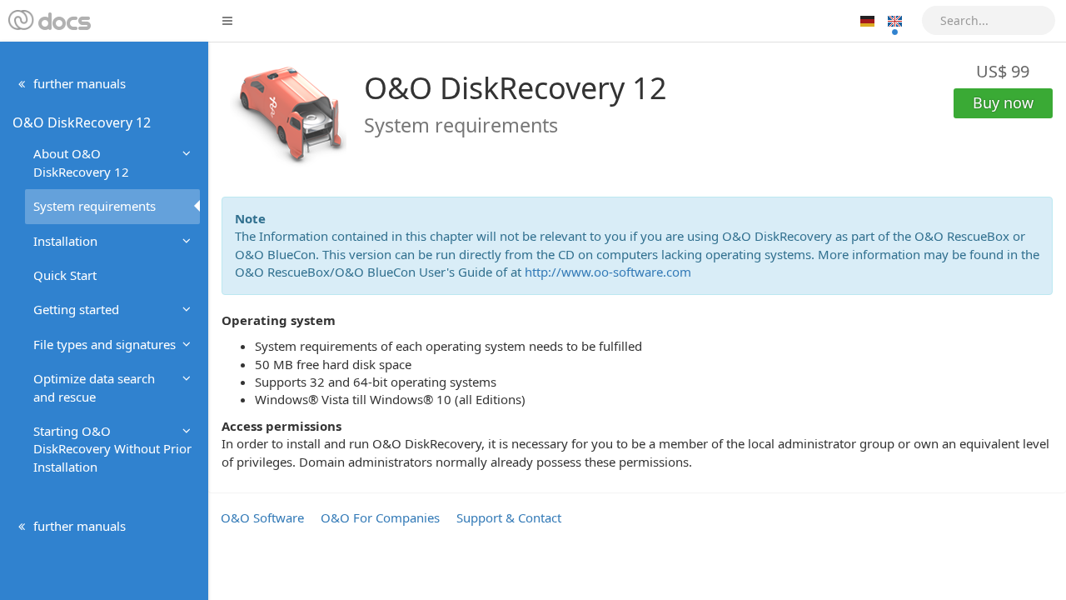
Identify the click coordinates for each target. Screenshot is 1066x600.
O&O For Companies (380, 517)
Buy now (1003, 102)
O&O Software (262, 517)
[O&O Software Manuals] (47, 21)
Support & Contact (508, 517)
